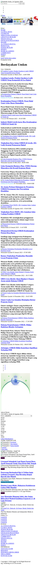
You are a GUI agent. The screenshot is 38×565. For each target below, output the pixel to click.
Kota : (3, 416)
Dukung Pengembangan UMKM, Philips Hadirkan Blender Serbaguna (16, 326)
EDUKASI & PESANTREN (10, 40)
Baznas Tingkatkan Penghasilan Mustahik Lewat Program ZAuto (17, 257)
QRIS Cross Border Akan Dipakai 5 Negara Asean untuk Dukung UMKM (17, 280)
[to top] (3, 503)
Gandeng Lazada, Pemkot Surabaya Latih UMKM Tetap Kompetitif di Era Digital (17, 79)
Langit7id (4, 517)
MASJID (3, 42)
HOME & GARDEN (7, 51)
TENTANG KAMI (7, 549)
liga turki (4, 449)
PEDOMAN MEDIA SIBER (10, 552)
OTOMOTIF (5, 33)
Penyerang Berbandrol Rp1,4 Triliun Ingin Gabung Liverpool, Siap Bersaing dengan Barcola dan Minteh (17, 474)
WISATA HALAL (6, 39)
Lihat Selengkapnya (7, 439)
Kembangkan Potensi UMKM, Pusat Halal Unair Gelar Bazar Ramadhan (17, 102)
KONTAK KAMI (6, 556)
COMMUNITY (6, 53)
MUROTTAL (5, 46)
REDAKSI (4, 550)
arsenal (4, 447)
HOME (3, 30)
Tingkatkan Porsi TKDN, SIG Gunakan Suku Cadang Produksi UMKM (18, 213)
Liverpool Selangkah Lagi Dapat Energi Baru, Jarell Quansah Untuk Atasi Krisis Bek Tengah (18, 462)
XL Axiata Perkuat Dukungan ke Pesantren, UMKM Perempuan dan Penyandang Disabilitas (17, 189)
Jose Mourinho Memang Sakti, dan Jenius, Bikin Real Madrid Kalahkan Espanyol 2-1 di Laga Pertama (18, 498)
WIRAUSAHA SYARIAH (9, 35)
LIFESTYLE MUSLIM (8, 37)
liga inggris (14, 444)
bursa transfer (15, 446)
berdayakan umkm (10, 58)
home (2, 58)
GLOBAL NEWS (6, 32)
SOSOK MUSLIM (7, 47)
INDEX (3, 54)
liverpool (13, 442)
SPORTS (4, 49)
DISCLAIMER (5, 554)
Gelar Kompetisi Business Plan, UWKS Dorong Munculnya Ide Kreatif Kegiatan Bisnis (19, 167)
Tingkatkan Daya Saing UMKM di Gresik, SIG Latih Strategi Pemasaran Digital (19, 144)
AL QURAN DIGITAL (8, 44)
